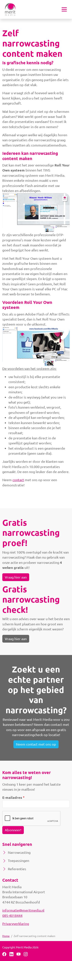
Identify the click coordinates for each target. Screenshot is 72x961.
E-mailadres (12, 797)
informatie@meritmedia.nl (23, 910)
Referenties (17, 869)
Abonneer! (13, 830)
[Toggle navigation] (64, 9)
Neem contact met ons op (36, 744)
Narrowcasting (19, 852)
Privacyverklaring (15, 924)
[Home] (10, 9)
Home (6, 936)
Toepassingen (18, 860)
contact (18, 480)
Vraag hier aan (16, 577)
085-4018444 (12, 915)
